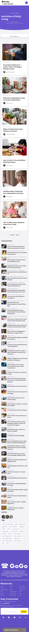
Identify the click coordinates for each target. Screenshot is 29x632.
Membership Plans (4, 589)
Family (3, 529)
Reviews (2, 595)
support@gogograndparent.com (9, 601)
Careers (11, 589)
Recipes (10, 533)
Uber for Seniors (13, 591)
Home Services (15, 529)
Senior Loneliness (18, 536)
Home (7, 23)
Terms (20, 591)
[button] (26, 2)
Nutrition (4, 533)
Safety (20, 593)
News (2, 591)
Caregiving (21, 526)
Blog (11, 23)
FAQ (11, 588)
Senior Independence (7, 536)
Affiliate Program (22, 588)
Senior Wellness (17, 540)
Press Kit (2, 588)
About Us (12, 586)
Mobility (22, 531)
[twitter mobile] (3, 617)
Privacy (2, 586)
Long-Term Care (14, 531)
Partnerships (21, 586)
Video (7, 543)
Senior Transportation (7, 540)
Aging (16, 524)
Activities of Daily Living (7, 524)
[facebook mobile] (9, 617)
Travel (24, 540)
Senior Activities (17, 533)
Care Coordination (13, 526)
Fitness (8, 529)
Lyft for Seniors (13, 593)
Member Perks (13, 595)
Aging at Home (22, 524)
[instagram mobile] (20, 617)
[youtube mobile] (14, 617)
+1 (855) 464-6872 (7, 4)
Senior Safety (17, 538)
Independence (5, 531)
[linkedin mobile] (25, 617)
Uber (3, 543)
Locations (21, 589)
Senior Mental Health (7, 538)
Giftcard (2, 593)
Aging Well (4, 526)
